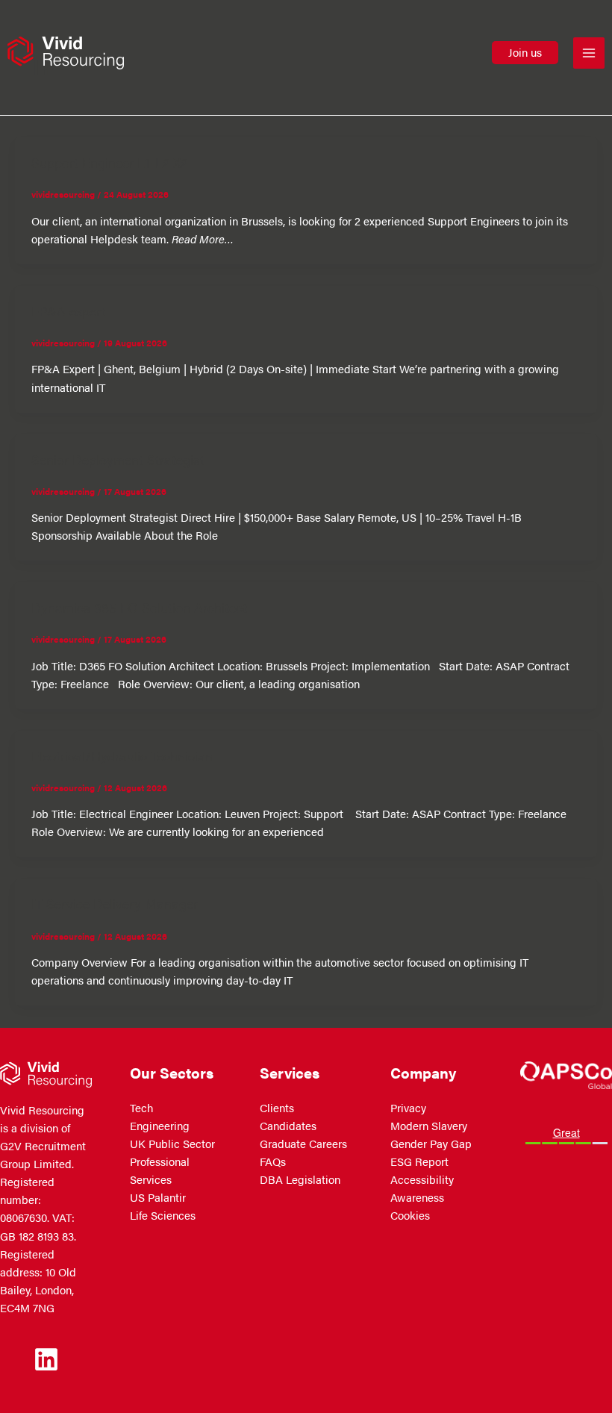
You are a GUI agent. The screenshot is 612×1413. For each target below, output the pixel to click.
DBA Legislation (300, 1179)
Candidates (288, 1125)
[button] (525, 52)
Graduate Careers (303, 1143)
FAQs (273, 1161)
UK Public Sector (172, 1143)
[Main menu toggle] (589, 53)
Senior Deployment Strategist (117, 459)
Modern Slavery (428, 1125)
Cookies (410, 1215)
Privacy (408, 1107)
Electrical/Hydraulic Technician (122, 755)
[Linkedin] (46, 1359)
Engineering (160, 1125)
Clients (277, 1107)
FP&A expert (68, 310)
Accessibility (422, 1179)
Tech (141, 1107)
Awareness (417, 1197)
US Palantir (158, 1197)
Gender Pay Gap (431, 1143)
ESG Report (419, 1161)
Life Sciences (163, 1215)
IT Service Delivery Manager (114, 903)
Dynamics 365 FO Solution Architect (139, 607)
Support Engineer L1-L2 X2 (109, 162)
